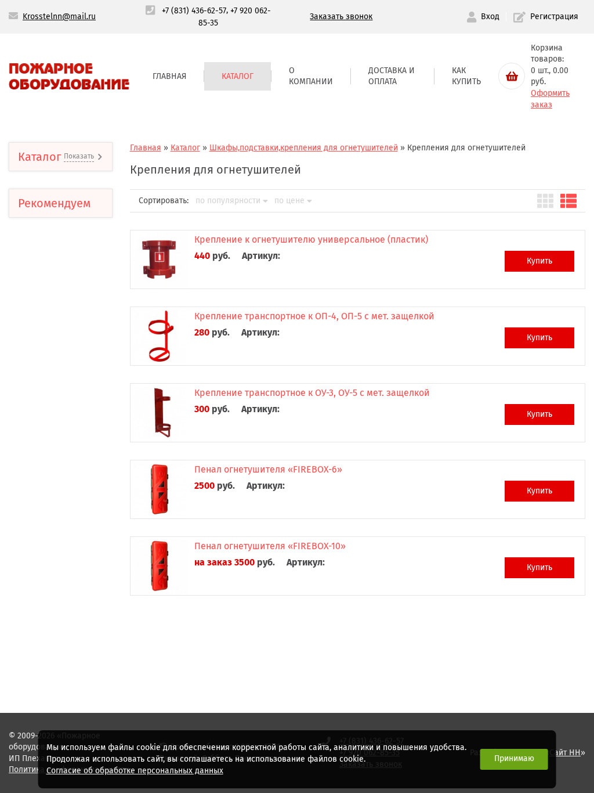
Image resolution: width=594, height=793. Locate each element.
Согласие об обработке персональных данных (134, 771)
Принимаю (514, 758)
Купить (539, 261)
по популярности (227, 201)
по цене (289, 201)
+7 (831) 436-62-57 (194, 11)
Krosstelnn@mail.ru (59, 16)
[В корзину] (511, 76)
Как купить (466, 76)
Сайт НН (565, 753)
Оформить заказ (550, 99)
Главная (169, 76)
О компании (311, 76)
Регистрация (554, 16)
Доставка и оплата (391, 76)
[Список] (568, 201)
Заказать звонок (341, 16)
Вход (490, 16)
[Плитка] (545, 201)
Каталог (237, 76)
